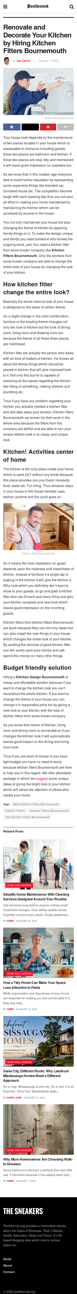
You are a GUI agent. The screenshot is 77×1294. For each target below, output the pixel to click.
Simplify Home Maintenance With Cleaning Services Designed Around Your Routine (36, 896)
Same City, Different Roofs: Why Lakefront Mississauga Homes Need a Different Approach (36, 1075)
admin (10, 920)
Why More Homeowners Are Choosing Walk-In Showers (38, 1161)
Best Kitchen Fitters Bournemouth (36, 804)
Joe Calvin (23, 60)
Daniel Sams (14, 1097)
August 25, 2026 (27, 920)
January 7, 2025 (48, 60)
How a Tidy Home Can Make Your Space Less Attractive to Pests (34, 985)
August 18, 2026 (27, 1009)
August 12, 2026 (35, 1097)
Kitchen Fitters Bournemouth (49, 810)
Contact (9, 1272)
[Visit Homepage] (38, 6)
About (7, 1265)
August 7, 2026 (27, 1180)
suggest (42, 778)
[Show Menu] (5, 6)
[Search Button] (72, 6)
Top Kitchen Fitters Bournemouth (27, 817)
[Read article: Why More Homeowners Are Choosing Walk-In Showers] (38, 1129)
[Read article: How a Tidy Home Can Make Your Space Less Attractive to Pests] (38, 953)
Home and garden (19, 885)
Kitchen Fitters (15, 810)
